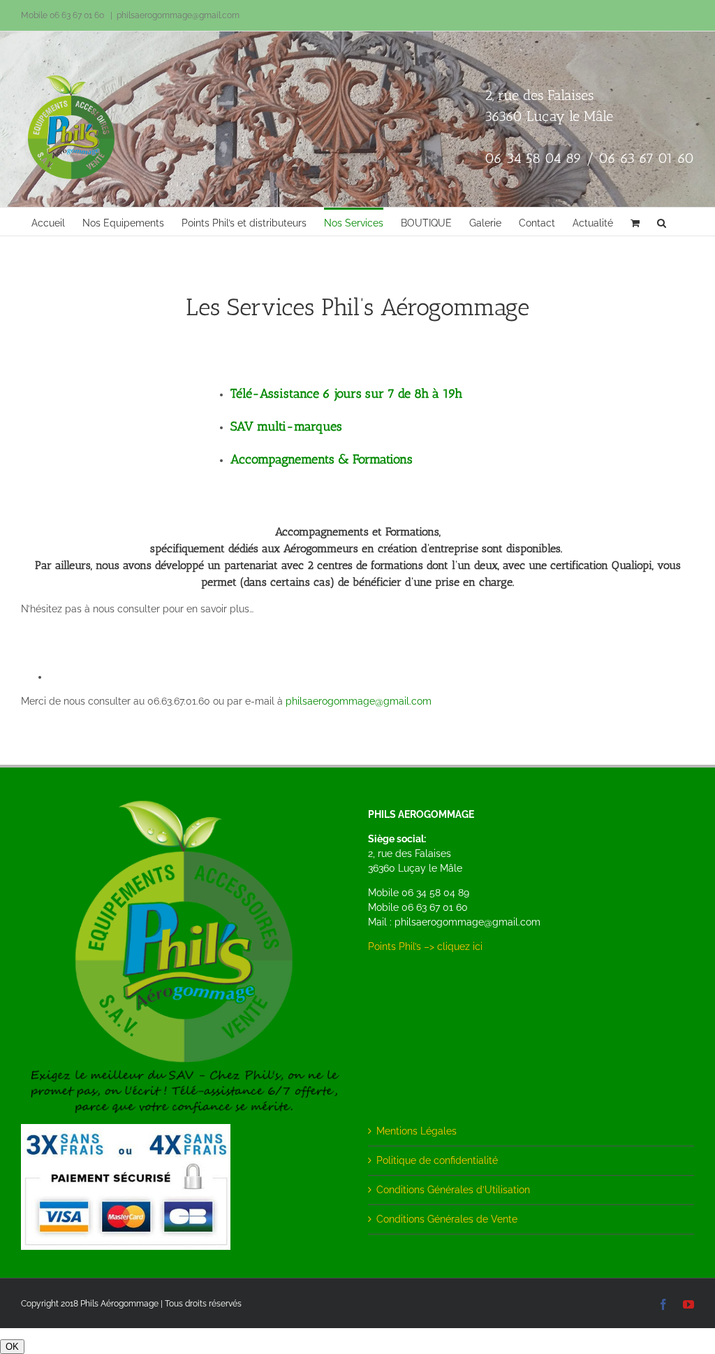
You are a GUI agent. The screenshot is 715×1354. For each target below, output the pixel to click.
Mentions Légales (416, 1131)
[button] (661, 222)
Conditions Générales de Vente (446, 1219)
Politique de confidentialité (437, 1160)
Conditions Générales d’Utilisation (453, 1189)
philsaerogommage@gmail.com (178, 15)
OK (12, 1346)
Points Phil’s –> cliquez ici (425, 946)
